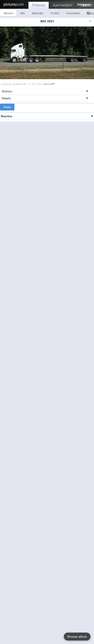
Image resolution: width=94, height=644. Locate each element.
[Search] (88, 13)
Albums (8, 13)
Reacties (6, 116)
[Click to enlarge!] (47, 52)
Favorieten (73, 13)
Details (6, 98)
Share (7, 107)
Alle (22, 13)
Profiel (55, 13)
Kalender (38, 13)
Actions (7, 91)
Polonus (38, 4)
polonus (47, 84)
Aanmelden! (62, 4)
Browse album (77, 636)
